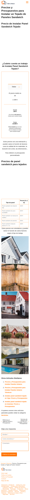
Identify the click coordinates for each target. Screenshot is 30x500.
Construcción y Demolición (18, 486)
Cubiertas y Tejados (8, 487)
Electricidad (6, 489)
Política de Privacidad (7, 477)
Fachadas (13, 489)
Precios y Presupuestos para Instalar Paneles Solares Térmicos (15, 390)
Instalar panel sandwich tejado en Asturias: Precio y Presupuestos (16, 404)
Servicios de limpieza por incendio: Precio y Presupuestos (22, 421)
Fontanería (20, 489)
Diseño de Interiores (20, 487)
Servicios (12, 494)
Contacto (3, 478)
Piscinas (17, 491)
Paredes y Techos (13, 490)
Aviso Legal (4, 473)
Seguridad (5, 494)
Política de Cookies (6, 475)
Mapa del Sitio (5, 480)
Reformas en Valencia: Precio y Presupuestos (7, 421)
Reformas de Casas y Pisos (15, 493)
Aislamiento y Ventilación (7, 485)
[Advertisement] (15, 45)
